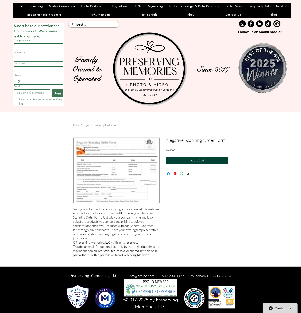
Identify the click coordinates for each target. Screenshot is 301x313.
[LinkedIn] (259, 23)
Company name (22, 40)
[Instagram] (242, 23)
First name (19, 51)
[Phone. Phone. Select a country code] (19, 81)
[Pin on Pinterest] (175, 174)
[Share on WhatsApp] (182, 174)
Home (76, 125)
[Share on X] (188, 174)
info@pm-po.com (141, 276)
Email (17, 86)
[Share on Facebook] (168, 174)
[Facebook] (251, 23)
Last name (19, 63)
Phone (17, 74)
